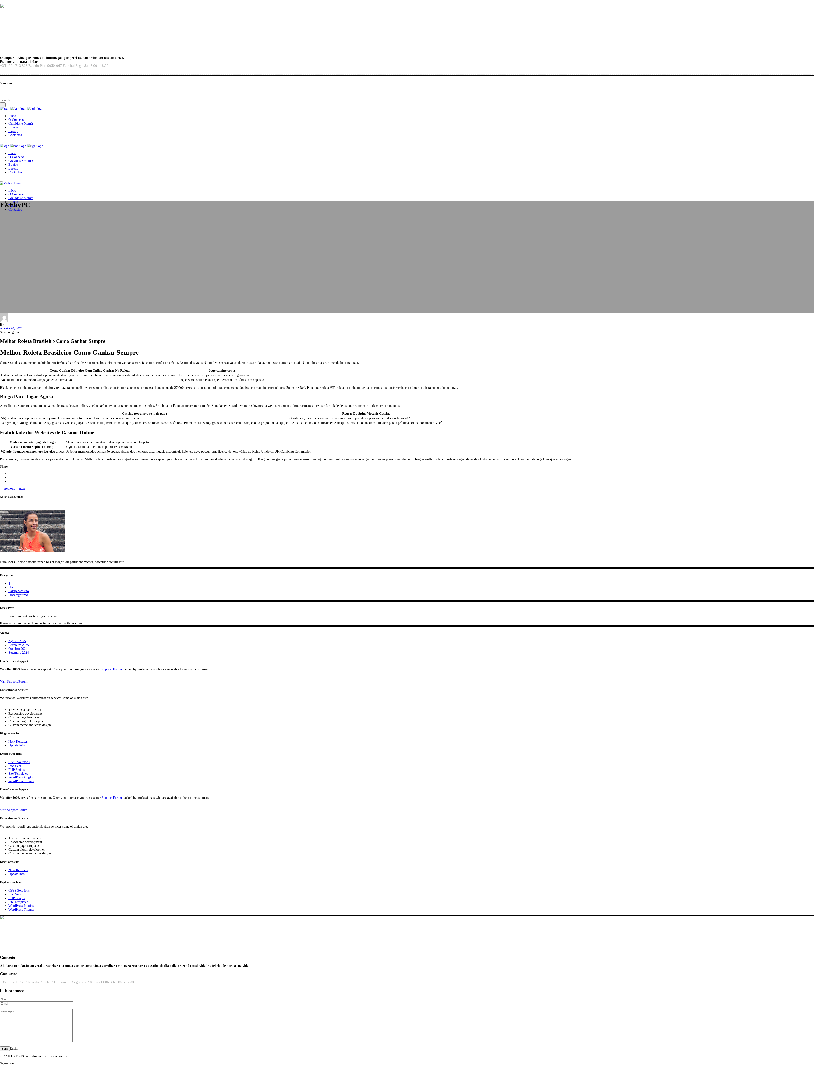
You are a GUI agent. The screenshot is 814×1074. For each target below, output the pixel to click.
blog (11, 587)
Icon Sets (14, 766)
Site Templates (18, 773)
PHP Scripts (16, 769)
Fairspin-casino (18, 591)
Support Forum (112, 669)
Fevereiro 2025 (18, 645)
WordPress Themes (21, 781)
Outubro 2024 (17, 648)
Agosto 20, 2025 (11, 328)
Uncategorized (18, 595)
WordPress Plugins (21, 777)
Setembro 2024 (18, 652)
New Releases (18, 741)
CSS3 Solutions (19, 762)
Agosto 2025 (17, 641)
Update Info (16, 745)
